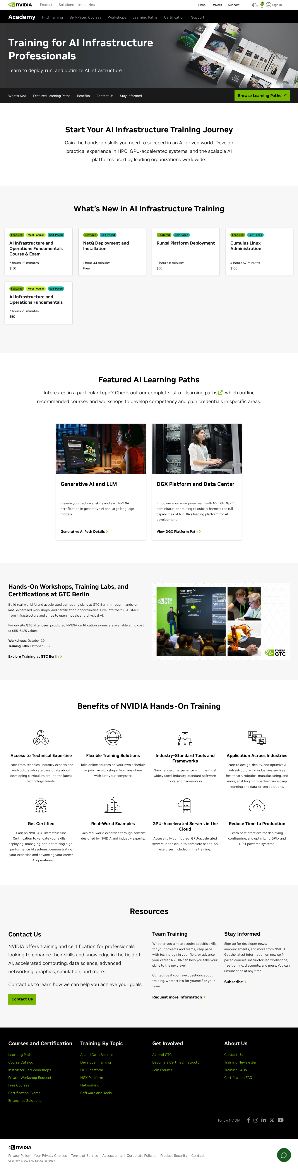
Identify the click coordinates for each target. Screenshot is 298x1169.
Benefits (83, 96)
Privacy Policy (19, 1155)
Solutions (66, 4)
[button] (254, 6)
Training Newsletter (240, 1062)
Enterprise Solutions (24, 1100)
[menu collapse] (100, 4)
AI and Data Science (96, 1054)
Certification (174, 17)
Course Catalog (20, 1062)
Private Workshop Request (29, 1077)
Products (47, 4)
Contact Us (104, 96)
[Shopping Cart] (262, 6)
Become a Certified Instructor (176, 1062)
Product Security (173, 1155)
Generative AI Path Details (83, 531)
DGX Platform (91, 1070)
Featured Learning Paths (51, 96)
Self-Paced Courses (85, 17)
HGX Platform (91, 1077)
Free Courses (18, 1085)
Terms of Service (84, 1155)
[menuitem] (47, 4)
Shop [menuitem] (202, 5)
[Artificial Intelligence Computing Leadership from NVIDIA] (20, 5)
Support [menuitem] (234, 5)
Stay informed (131, 96)
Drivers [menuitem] (217, 5)
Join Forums (162, 1070)
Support (197, 17)
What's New (17, 96)
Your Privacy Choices (50, 1155)
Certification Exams (24, 1093)
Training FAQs (235, 1070)
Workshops (117, 17)
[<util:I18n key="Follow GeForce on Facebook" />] (248, 1120)
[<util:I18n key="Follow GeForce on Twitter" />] (271, 1120)
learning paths (202, 393)
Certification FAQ (238, 1077)
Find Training (52, 17)
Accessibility (112, 1155)
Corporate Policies (141, 1155)
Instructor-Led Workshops (29, 1070)
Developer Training (95, 1062)
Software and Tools (96, 1093)
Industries (86, 4)
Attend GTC (162, 1054)
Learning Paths (145, 17)
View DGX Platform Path (178, 531)
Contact (198, 1155)
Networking (89, 1085)
